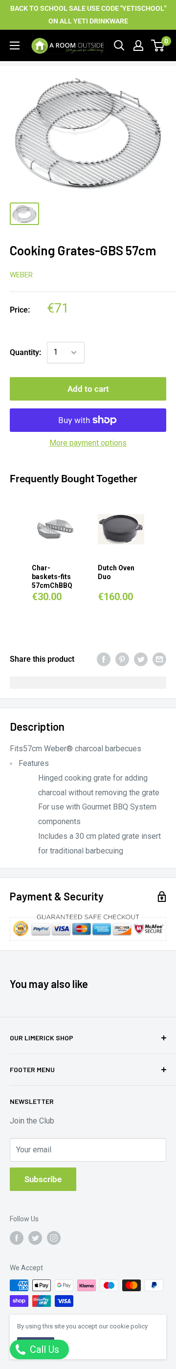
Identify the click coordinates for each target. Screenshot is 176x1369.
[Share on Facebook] (103, 659)
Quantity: (25, 352)
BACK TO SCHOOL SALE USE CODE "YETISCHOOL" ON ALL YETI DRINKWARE (88, 14)
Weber (21, 274)
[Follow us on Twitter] (35, 1237)
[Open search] (119, 45)
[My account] (138, 45)
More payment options (88, 443)
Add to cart (88, 389)
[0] (158, 45)
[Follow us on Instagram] (54, 1237)
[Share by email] (159, 659)
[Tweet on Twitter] (141, 659)
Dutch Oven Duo (116, 572)
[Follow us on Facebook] (16, 1237)
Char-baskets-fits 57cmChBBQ (52, 576)
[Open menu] (15, 45)
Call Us (43, 1349)
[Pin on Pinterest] (122, 659)
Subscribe (43, 1179)
